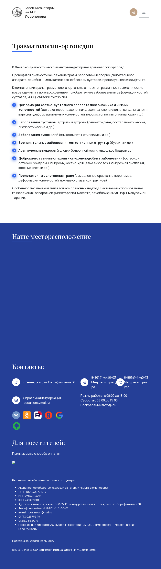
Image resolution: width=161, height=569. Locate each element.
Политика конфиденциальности (33, 541)
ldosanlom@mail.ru (36, 402)
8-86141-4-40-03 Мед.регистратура (103, 382)
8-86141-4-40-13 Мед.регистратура (136, 382)
